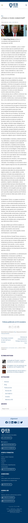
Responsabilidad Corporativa (14, 511)
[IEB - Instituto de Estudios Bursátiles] (13, 5)
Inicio (6, 347)
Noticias (6, 381)
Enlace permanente (5, 333)
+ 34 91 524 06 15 (7, 437)
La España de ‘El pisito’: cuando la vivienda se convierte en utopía (16, 361)
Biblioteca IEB (9, 399)
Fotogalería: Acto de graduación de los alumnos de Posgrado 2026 (16, 366)
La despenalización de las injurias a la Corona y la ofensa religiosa (16, 371)
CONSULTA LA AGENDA (8, 497)
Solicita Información (9, 469)
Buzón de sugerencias (9, 448)
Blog (2, 15)
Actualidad (11, 347)
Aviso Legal (19, 509)
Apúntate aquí (7, 484)
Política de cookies (15, 512)
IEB (17, 22)
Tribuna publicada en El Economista (14, 322)
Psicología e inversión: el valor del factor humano (7, 340)
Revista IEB (8, 390)
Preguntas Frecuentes (9, 444)
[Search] (26, 5)
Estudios (7, 396)
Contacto (12, 509)
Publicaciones (8, 387)
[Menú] (2, 5)
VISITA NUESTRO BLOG (9, 500)
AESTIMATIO (8, 393)
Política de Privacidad (14, 510)
